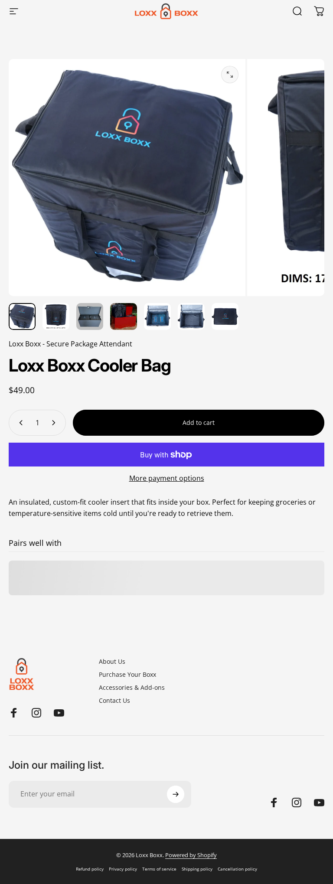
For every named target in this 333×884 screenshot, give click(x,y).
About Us (112, 661)
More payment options (166, 478)
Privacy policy (123, 869)
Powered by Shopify (191, 855)
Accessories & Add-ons (132, 688)
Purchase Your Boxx (127, 674)
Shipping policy (197, 869)
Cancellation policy (237, 869)
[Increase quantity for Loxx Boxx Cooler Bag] (55, 422)
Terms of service (159, 869)
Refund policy (90, 869)
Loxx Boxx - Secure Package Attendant (70, 344)
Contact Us (114, 701)
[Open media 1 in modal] (229, 74)
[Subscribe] (175, 794)
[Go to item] (22, 316)
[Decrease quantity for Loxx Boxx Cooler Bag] (19, 422)
